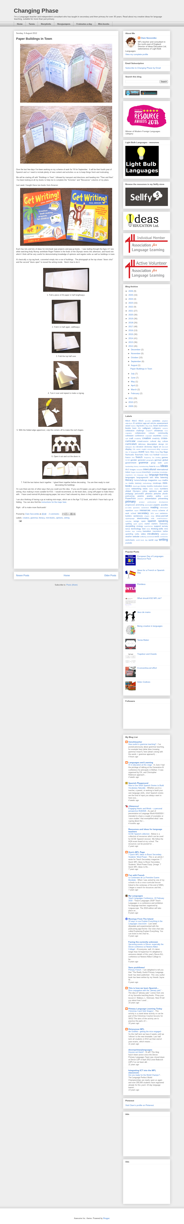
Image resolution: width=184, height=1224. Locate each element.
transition (147, 531)
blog (146, 426)
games (165, 457)
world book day (142, 540)
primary (130, 501)
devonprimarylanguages (140, 1050)
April (133, 385)
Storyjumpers (63, 24)
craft (131, 438)
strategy (139, 526)
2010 (131, 402)
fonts (146, 455)
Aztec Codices (143, 682)
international (162, 469)
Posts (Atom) (71, 585)
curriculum (131, 444)
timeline (128, 531)
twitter (165, 531)
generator (142, 460)
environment (151, 449)
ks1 (135, 475)
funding (158, 457)
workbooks (164, 536)
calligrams (156, 428)
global (165, 460)
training (138, 531)
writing (66, 518)
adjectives (128, 423)
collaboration (140, 433)
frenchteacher (135, 742)
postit (166, 496)
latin (151, 478)
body (151, 426)
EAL (134, 449)
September (136, 361)
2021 (131, 311)
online (144, 491)
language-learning (158, 474)
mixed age (136, 486)
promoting (140, 505)
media (131, 483)
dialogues (128, 447)
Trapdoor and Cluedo (147, 654)
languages (130, 477)
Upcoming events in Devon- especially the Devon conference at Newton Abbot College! (145, 946)
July (133, 373)
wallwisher (164, 534)
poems (141, 496)
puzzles (164, 505)
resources (145, 510)
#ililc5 (134, 421)
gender (134, 460)
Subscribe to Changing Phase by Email (143, 68)
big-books (141, 426)
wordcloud (150, 536)
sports (140, 524)
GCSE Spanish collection (139, 834)
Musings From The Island (140, 919)
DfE (166, 444)
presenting (163, 498)
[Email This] (63, 514)
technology (136, 529)
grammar (34, 518)
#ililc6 (141, 421)
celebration (129, 431)
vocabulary (153, 533)
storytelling (130, 526)
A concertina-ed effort (147, 668)
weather (128, 537)
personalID (139, 494)
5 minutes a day (84, 24)
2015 (131, 334)
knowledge (155, 472)
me (126, 483)
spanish (152, 521)
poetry (150, 496)
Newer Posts (22, 575)
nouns (156, 489)
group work (156, 463)
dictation (139, 447)
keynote (139, 472)
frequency (147, 457)
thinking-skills (157, 529)
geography (150, 460)
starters (154, 524)
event (141, 451)
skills (152, 518)
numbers (164, 488)
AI (134, 423)
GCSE (127, 460)
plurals (165, 494)
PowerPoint (130, 498)
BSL (139, 428)
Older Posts (110, 575)
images (133, 470)
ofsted (128, 491)
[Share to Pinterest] (74, 514)
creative (26, 518)
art (148, 423)
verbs (137, 534)
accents (148, 421)
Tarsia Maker (143, 640)
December (136, 349)
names (127, 489)
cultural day (155, 441)
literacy (42, 518)
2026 (131, 291)
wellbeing (143, 536)
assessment (162, 423)
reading (154, 507)
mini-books (50, 518)
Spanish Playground (138, 783)
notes (151, 489)
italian (127, 472)
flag (161, 452)
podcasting (129, 496)
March (134, 389)
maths (165, 480)
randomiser (145, 508)
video (143, 534)
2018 (131, 322)
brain (134, 428)
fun (153, 457)
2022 (131, 307)
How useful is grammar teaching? (142, 744)
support (157, 526)
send (156, 513)
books (128, 428)
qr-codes (128, 508)
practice (140, 498)
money (143, 486)
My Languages (135, 896)
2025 (131, 295)
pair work (163, 491)
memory (138, 483)
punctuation (149, 505)
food (151, 455)
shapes (147, 516)
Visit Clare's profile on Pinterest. (139, 1105)
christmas (158, 430)
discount (165, 447)
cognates (128, 433)
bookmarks (163, 426)
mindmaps (157, 483)
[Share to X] (68, 514)
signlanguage (130, 518)
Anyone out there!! (136, 1052)
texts (148, 529)
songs (136, 521)
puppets (157, 505)
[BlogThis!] (66, 514)
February (135, 393)
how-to (152, 466)
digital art (157, 447)
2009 (131, 406)
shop (152, 516)
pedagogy (129, 494)
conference (139, 436)
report (136, 510)
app (145, 423)
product (141, 502)
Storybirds (46, 24)
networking (136, 488)
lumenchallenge (140, 480)
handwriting (129, 466)
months (150, 486)
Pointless (141, 584)
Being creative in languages (149, 626)
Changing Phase (36, 10)
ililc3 (127, 470)
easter (138, 449)
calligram (146, 428)
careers (165, 428)
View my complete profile (136, 54)
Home (20, 24)
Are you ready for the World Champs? (144, 1075)
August (134, 365)
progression (130, 505)
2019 (131, 318)
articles (153, 423)
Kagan (133, 472)
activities (156, 421)
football (156, 455)
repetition (129, 511)
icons (158, 466)
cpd (126, 438)
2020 (131, 314)
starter (147, 524)
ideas (164, 466)
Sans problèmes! (136, 967)
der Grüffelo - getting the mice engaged (144, 1031)
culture (165, 441)
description (152, 444)
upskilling (129, 534)
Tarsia (32, 24)
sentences (138, 516)
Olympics (137, 491)
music (165, 486)
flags (166, 452)
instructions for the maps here (53, 502)
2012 (131, 346)
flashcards (129, 455)
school (133, 513)
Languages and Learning (140, 762)
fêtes (152, 452)
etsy (158, 449)
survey (165, 526)
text (143, 529)
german (158, 460)
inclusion (140, 469)
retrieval (154, 510)
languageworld (142, 478)
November (136, 353)
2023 (131, 303)
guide (166, 463)
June (133, 377)
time (166, 529)
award (127, 426)
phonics (148, 493)
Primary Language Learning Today (145, 1009)
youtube (128, 543)
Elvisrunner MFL (136, 1029)
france (128, 457)
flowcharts (139, 455)
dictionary (148, 447)
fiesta (157, 452)
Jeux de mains (144, 612)
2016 (131, 330)
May (133, 381)
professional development (157, 502)
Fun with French (136, 875)
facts (147, 452)
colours (152, 433)
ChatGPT (149, 431)
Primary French (135, 970)
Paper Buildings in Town (34, 39)
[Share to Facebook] (71, 514)
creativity (156, 438)
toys (133, 531)
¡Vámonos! (133, 806)
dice (134, 447)
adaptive (165, 421)
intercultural (149, 469)
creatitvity (137, 438)
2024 (131, 299)
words (157, 537)
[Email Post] (20, 521)
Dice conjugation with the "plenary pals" (145, 990)
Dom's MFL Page (136, 852)
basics (133, 426)
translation (157, 531)
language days (142, 475)
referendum (164, 508)
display (128, 449)
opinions (59, 518)
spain (143, 521)
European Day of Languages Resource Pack (150, 557)
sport (135, 524)
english (144, 449)
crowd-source (142, 441)
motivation (158, 486)
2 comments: (54, 514)
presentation (150, 498)
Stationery (163, 524)
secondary (143, 513)
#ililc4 (127, 421)
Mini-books (103, 24)
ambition (138, 423)
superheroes (148, 526)
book (155, 425)
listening (164, 477)
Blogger (106, 1218)
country (165, 436)
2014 (131, 338)
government (130, 463)
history (136, 466)
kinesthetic (146, 472)
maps (160, 480)
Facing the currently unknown (143, 942)
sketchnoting (142, 518)
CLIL (166, 431)
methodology (147, 483)
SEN (152, 513)
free (133, 457)
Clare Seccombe (149, 38)
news (145, 488)
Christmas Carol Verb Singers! (141, 1011)
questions (136, 508)
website (136, 536)
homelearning (143, 466)
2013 (131, 342)
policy (158, 496)
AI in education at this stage (140, 765)
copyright (148, 436)
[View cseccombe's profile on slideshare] (149, 94)
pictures (157, 493)
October (135, 357)
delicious (142, 444)
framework (164, 455)
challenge (140, 431)
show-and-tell (162, 516)
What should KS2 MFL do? (149, 598)
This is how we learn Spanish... (143, 988)
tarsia (127, 529)
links (157, 477)
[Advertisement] (66, 546)
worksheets (130, 540)
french (139, 457)
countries (157, 435)
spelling (128, 524)
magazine (152, 480)
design (161, 444)
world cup (153, 540)
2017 (131, 326)
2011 (131, 398)
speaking (163, 521)
